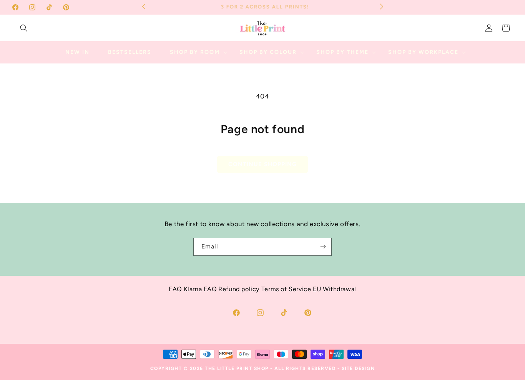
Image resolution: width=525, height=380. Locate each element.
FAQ (175, 289)
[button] (23, 28)
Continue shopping (262, 164)
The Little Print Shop (237, 368)
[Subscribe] (322, 247)
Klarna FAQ (200, 289)
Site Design (358, 368)
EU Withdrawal (334, 289)
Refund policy (238, 289)
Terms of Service (286, 289)
